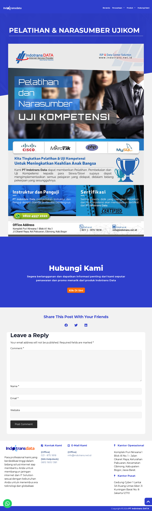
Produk (130, 8)
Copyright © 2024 (130, 508)
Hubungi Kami (143, 8)
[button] (66, 325)
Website (15, 410)
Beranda (106, 8)
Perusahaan (117, 8)
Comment (17, 348)
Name (14, 386)
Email (14, 398)
